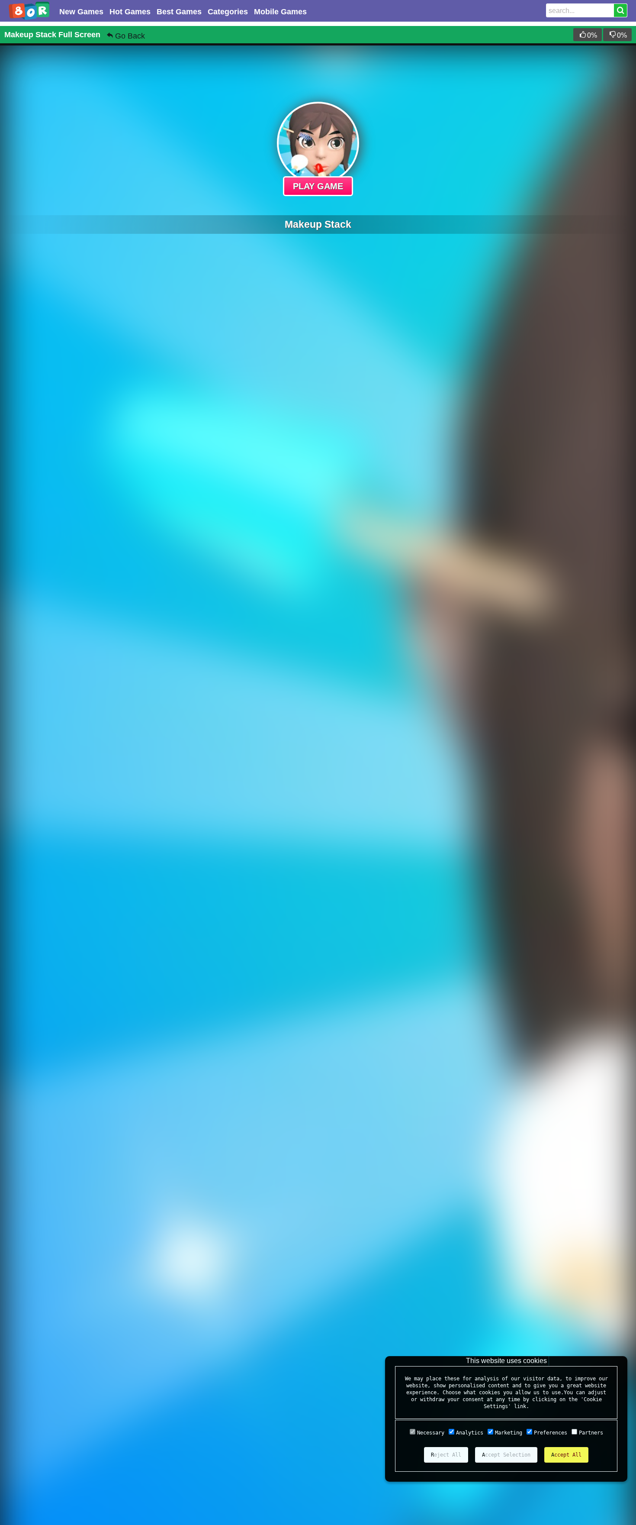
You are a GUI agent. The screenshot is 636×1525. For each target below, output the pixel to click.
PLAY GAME (318, 186)
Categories (228, 11)
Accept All (566, 1455)
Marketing (508, 1433)
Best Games (179, 11)
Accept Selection (506, 1455)
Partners (591, 1433)
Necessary (430, 1433)
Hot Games (130, 11)
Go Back (130, 36)
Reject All (446, 1455)
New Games (81, 11)
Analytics (469, 1433)
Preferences (550, 1433)
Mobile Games (280, 11)
